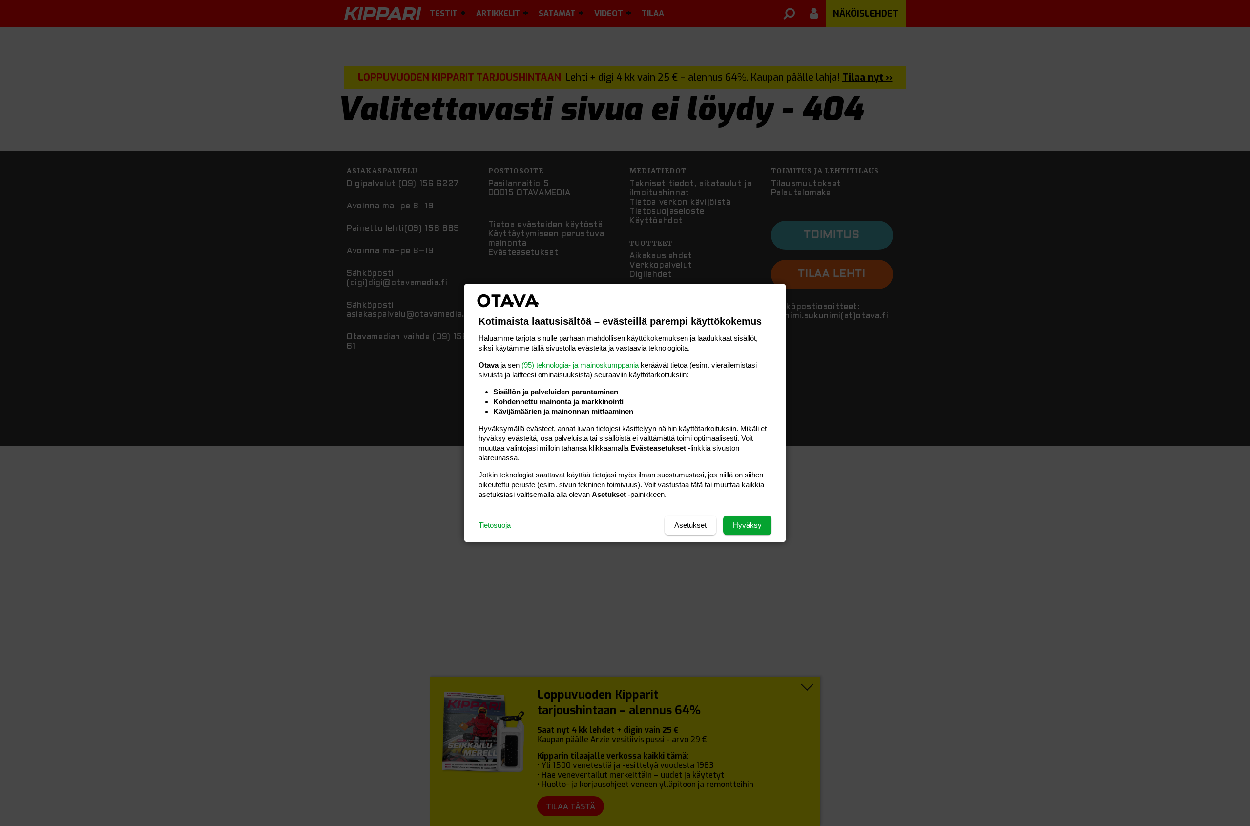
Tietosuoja (495, 525)
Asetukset (690, 525)
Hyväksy (747, 525)
